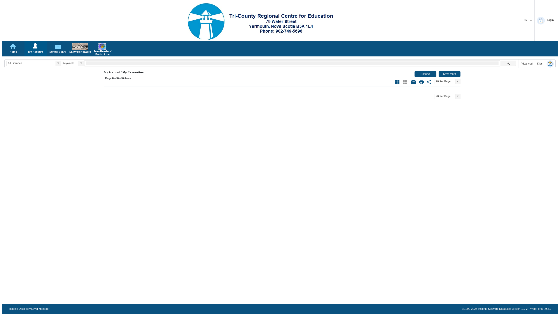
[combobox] (31, 63)
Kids (539, 63)
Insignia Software (488, 308)
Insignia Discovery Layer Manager (29, 308)
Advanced (527, 63)
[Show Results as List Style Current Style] (405, 82)
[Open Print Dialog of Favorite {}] (421, 82)
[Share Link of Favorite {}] (429, 82)
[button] (58, 63)
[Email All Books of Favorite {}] (413, 82)
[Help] (550, 64)
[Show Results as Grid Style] (397, 82)
